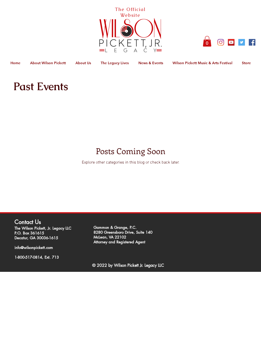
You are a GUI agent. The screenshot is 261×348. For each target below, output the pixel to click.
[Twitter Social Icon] (241, 42)
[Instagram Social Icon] (220, 42)
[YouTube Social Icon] (231, 42)
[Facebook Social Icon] (252, 42)
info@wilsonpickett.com (34, 247)
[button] (207, 41)
